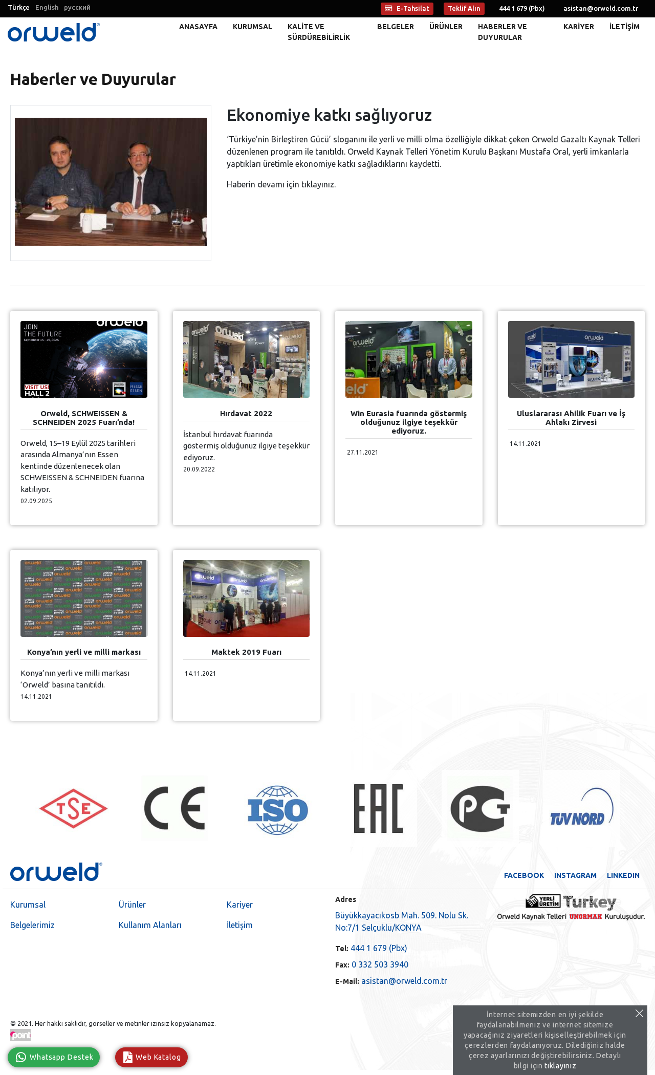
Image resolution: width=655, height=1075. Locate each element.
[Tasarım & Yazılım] (20, 1035)
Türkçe (19, 7)
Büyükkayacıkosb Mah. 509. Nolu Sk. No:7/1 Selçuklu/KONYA (401, 921)
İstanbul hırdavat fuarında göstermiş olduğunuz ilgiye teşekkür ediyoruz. (246, 446)
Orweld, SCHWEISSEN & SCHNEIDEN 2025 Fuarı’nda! (84, 417)
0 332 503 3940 (371, 964)
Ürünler (446, 27)
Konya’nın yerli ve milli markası (84, 652)
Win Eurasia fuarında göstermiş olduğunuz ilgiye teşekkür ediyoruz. (409, 422)
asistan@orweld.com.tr (600, 8)
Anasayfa (198, 27)
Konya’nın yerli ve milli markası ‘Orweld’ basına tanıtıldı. (74, 679)
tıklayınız (560, 1066)
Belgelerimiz (32, 925)
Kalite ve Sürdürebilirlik (319, 32)
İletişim (624, 27)
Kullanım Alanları (150, 925)
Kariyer (578, 27)
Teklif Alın (464, 8)
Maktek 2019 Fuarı (246, 652)
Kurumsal (252, 27)
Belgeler (395, 27)
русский (77, 7)
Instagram (575, 875)
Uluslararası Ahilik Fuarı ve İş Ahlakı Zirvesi (571, 417)
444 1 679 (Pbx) (371, 948)
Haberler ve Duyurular (502, 32)
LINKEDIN (623, 875)
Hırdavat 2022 (246, 413)
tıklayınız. (318, 184)
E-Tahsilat (413, 8)
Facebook (524, 875)
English (46, 7)
